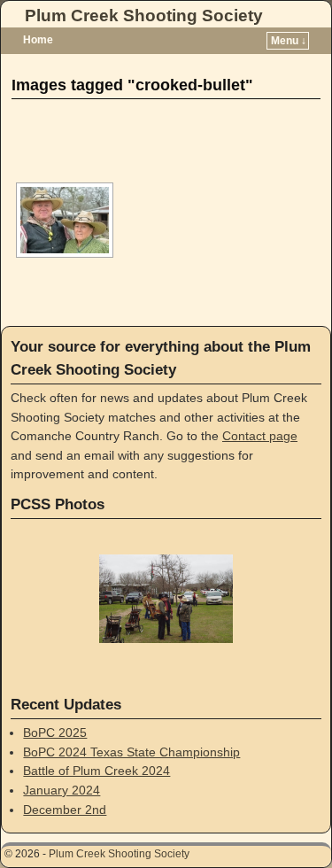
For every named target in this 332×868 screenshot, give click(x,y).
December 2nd (64, 809)
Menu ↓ (288, 41)
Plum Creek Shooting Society (144, 15)
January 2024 (61, 790)
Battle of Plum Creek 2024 (96, 770)
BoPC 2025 (55, 732)
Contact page (259, 436)
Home (38, 40)
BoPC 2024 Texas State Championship (131, 752)
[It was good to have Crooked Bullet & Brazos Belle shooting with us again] (64, 220)
